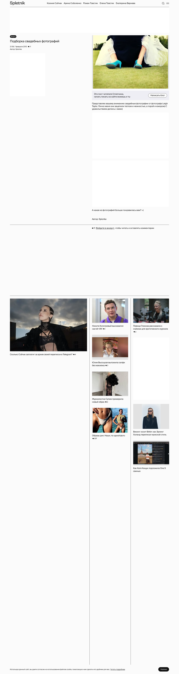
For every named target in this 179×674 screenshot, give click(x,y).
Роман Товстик (90, 3)
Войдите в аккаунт (105, 228)
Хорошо (163, 669)
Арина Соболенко (72, 3)
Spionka (102, 219)
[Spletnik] (17, 3)
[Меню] (167, 3)
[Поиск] (163, 3)
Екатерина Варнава (125, 3)
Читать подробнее (117, 669)
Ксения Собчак (54, 3)
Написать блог (157, 95)
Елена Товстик (107, 3)
